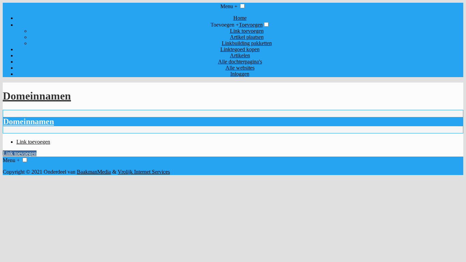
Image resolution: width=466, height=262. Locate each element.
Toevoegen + (224, 25)
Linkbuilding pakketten (247, 43)
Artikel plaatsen (247, 37)
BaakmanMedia (94, 172)
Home (240, 18)
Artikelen (240, 55)
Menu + (228, 6)
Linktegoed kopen (240, 49)
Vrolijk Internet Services (144, 172)
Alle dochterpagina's (240, 61)
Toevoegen (251, 25)
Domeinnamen (28, 121)
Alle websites (239, 68)
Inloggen (239, 74)
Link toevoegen (247, 31)
